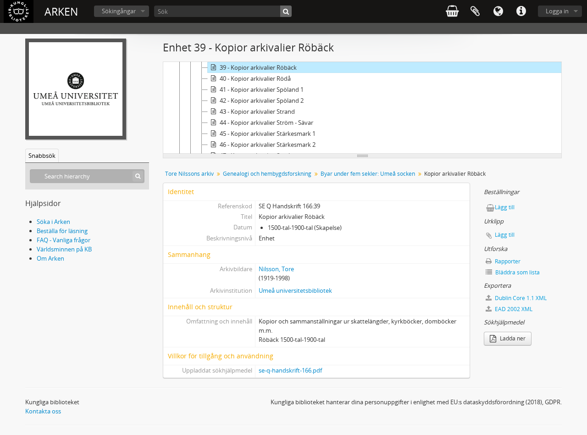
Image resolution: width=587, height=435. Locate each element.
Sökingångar (119, 11)
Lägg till (505, 207)
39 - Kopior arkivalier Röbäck (258, 67)
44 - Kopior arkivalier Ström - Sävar (266, 122)
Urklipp (475, 11)
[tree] (362, 108)
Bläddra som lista (517, 272)
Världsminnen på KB (64, 249)
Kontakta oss (43, 411)
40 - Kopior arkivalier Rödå (255, 78)
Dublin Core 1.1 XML (520, 298)
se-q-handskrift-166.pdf (290, 370)
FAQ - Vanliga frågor (63, 240)
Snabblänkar (520, 11)
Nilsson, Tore (276, 269)
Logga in (557, 11)
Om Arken (50, 258)
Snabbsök (41, 155)
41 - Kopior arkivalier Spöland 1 (262, 89)
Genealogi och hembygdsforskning (267, 174)
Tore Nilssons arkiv (189, 174)
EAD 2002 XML (512, 309)
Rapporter (507, 261)
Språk (498, 11)
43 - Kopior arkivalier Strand (257, 111)
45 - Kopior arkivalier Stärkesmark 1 (268, 133)
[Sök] (286, 11)
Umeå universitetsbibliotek (295, 290)
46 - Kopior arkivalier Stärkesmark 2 (268, 144)
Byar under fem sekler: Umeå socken (368, 174)
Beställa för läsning (62, 231)
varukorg (452, 11)
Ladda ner (512, 338)
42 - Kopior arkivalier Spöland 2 (262, 100)
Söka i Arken (53, 222)
